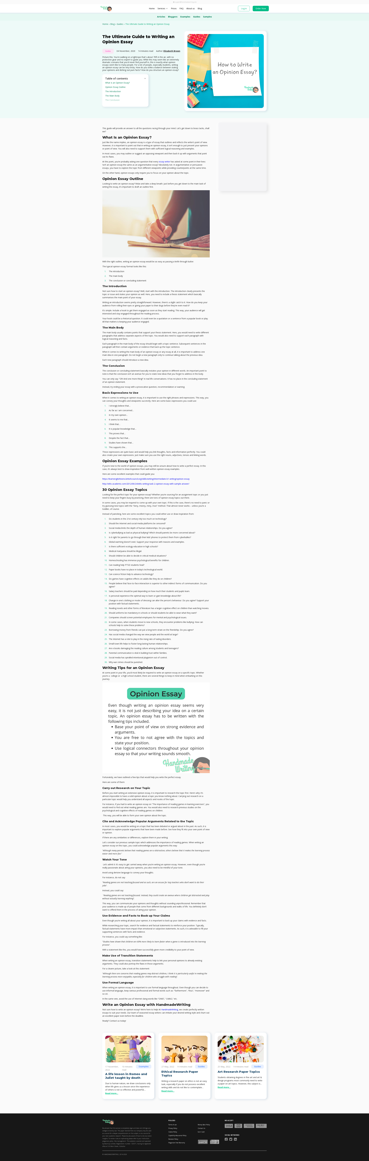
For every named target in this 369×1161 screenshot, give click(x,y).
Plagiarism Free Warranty (176, 1143)
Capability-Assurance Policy (177, 1135)
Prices (174, 8)
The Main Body (112, 95)
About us (190, 8)
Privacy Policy (172, 1128)
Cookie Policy (172, 1132)
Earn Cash (201, 1132)
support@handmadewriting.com (186, 2)
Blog (200, 8)
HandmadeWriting (169, 1009)
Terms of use (172, 1125)
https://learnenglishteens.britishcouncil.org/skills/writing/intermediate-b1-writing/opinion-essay (146, 478)
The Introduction (113, 91)
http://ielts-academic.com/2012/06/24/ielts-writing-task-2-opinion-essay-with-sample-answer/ (145, 483)
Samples (207, 16)
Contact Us (201, 1128)
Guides (196, 16)
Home (152, 8)
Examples (185, 16)
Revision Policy (173, 1139)
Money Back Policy (204, 1125)
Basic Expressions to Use (117, 104)
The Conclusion (112, 100)
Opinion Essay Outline (115, 87)
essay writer (164, 161)
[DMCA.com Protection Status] (203, 1142)
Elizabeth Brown (171, 51)
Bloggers (172, 16)
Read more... (111, 1093)
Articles (161, 16)
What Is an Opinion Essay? (117, 82)
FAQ (181, 8)
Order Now (261, 8)
